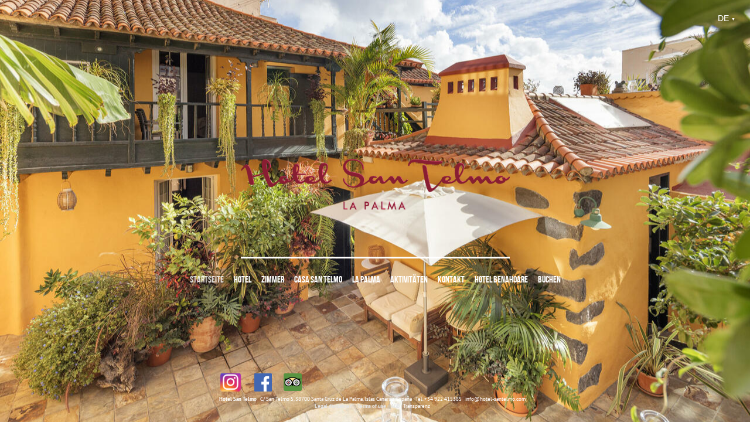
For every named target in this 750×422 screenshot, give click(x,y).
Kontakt (451, 279)
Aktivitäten (409, 279)
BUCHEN (549, 279)
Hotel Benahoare (501, 279)
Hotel (242, 279)
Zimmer (272, 279)
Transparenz (416, 406)
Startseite (207, 279)
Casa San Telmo (318, 279)
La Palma (366, 279)
